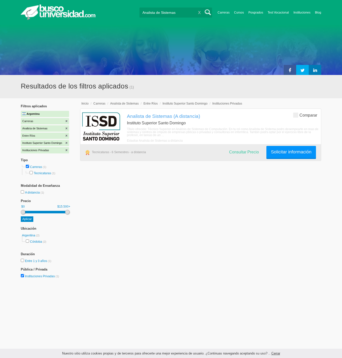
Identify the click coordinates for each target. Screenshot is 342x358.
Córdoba (36, 241)
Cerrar (275, 353)
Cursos (239, 12)
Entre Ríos (150, 103)
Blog (318, 12)
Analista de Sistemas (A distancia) (163, 116)
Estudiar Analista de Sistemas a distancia (155, 140)
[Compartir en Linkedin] (315, 70)
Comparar (308, 115)
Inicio (85, 103)
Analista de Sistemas (124, 103)
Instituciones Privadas (42, 276)
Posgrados (255, 12)
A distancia (33, 192)
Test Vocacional (278, 12)
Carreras (224, 12)
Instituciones (301, 12)
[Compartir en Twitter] (302, 70)
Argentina (29, 235)
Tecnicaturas (42, 173)
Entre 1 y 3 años (36, 261)
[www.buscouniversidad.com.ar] (58, 19)
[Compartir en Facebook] (290, 70)
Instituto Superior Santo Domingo (185, 103)
